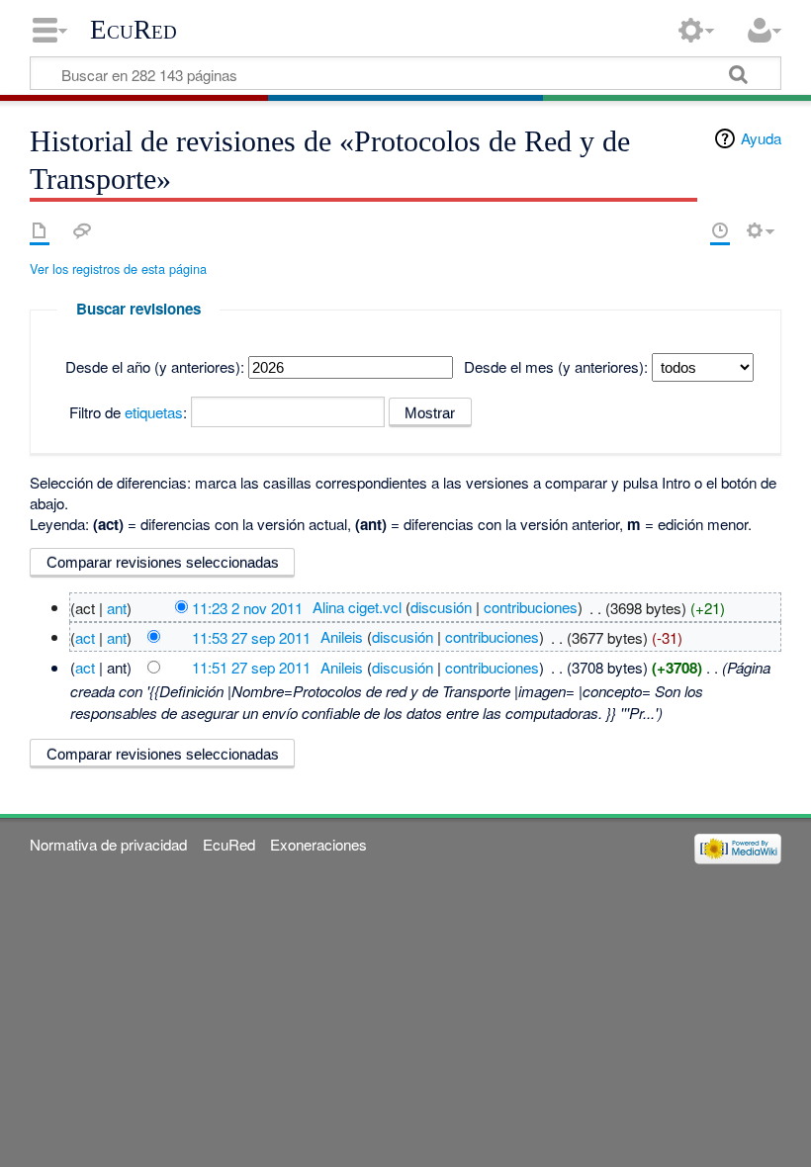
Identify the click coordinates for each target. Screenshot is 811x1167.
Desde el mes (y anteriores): (556, 366)
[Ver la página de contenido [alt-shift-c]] (39, 230)
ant (117, 606)
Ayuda (761, 138)
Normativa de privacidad (108, 844)
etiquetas (154, 412)
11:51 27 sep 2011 (251, 667)
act (85, 636)
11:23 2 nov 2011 (247, 606)
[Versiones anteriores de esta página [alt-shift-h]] (720, 230)
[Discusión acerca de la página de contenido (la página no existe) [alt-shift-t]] (82, 230)
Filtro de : (128, 412)
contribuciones (531, 606)
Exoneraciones (318, 844)
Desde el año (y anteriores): (154, 366)
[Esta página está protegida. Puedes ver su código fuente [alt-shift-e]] (685, 230)
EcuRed (133, 30)
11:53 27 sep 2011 (251, 636)
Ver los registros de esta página (118, 268)
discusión (441, 606)
